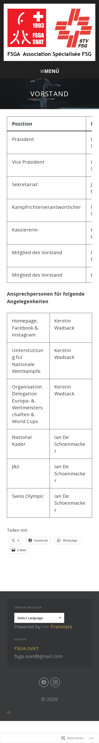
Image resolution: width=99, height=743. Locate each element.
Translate (61, 626)
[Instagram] (55, 682)
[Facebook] (44, 682)
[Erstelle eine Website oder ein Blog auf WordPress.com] (49, 712)
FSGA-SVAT (26, 648)
